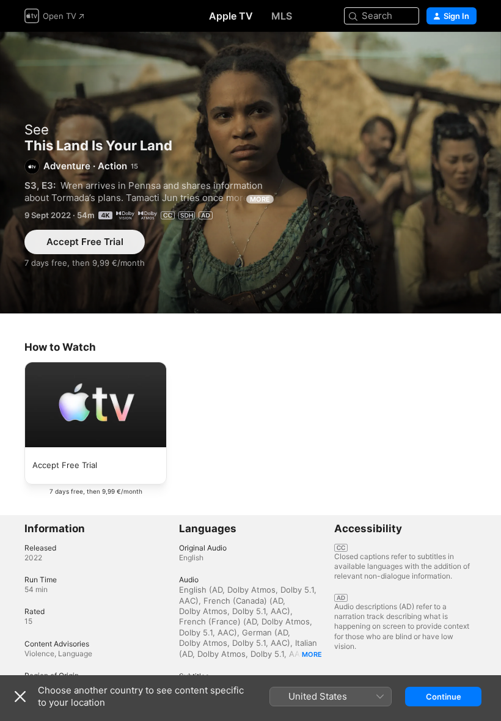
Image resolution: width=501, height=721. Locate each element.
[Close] (20, 696)
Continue (443, 696)
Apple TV (231, 16)
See (36, 129)
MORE (260, 199)
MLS (281, 16)
